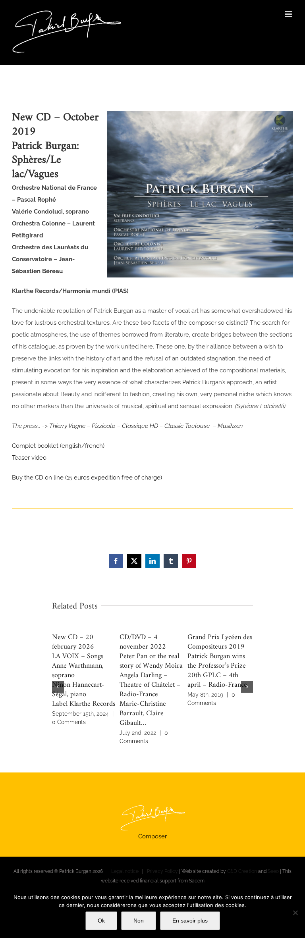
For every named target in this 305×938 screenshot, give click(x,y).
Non (138, 920)
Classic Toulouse (187, 426)
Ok (101, 920)
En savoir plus (190, 920)
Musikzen (230, 426)
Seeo (273, 871)
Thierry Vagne (67, 426)
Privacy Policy (162, 871)
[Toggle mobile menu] (289, 14)
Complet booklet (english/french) (58, 445)
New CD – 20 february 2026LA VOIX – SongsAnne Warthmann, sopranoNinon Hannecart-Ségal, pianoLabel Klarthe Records (83, 670)
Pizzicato (104, 426)
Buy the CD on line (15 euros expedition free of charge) (87, 477)
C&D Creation (242, 871)
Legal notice (125, 871)
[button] (58, 687)
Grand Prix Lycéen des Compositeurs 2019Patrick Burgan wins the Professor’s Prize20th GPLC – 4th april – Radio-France (219, 661)
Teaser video (29, 457)
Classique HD (140, 426)
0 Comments (69, 722)
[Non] (295, 913)
